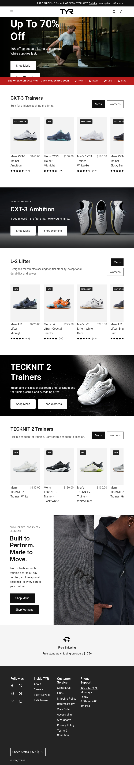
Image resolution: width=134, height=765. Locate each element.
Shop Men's (23, 65)
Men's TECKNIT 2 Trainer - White (19, 492)
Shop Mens (23, 230)
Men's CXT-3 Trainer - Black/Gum (117, 161)
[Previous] (14, 147)
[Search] (114, 12)
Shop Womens (53, 230)
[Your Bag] (122, 12)
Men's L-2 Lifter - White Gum (85, 329)
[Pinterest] (20, 693)
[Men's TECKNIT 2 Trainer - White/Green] (92, 466)
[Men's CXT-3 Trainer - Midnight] (59, 135)
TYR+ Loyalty (103, 3)
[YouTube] (12, 701)
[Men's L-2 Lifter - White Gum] (92, 303)
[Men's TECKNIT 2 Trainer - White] (25, 466)
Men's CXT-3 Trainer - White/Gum (84, 161)
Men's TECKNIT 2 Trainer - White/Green (84, 494)
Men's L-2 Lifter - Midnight (16, 329)
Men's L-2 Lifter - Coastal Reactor (53, 329)
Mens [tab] (98, 104)
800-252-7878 (89, 687)
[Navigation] (12, 12)
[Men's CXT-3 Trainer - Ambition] (25, 135)
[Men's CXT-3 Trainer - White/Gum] (92, 135)
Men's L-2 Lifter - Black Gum (118, 329)
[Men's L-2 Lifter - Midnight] (25, 303)
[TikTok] (20, 701)
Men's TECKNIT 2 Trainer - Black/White (51, 494)
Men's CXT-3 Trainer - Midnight (51, 161)
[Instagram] (12, 693)
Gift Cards (118, 3)
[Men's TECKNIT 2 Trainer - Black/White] (59, 466)
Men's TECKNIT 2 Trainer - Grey (118, 492)
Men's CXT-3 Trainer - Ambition (17, 161)
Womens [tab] (115, 104)
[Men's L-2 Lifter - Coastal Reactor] (59, 303)
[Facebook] (12, 686)
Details (93, 3)
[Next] (120, 147)
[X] (20, 686)
